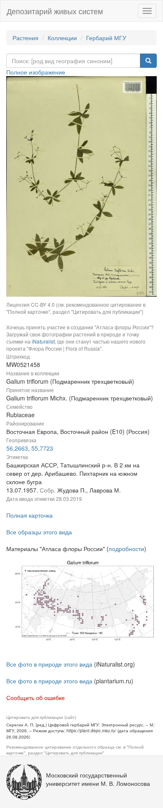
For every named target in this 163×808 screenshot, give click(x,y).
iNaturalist (43, 341)
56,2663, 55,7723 (29, 448)
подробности (126, 548)
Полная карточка (29, 515)
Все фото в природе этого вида (49, 664)
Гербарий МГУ (106, 37)
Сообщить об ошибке (35, 697)
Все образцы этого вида (39, 532)
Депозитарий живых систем (55, 10)
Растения (25, 37)
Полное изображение (35, 72)
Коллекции (62, 37)
